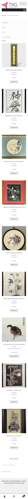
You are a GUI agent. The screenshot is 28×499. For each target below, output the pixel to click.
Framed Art (14, 74)
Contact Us (17, 483)
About (22, 483)
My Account (4, 496)
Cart (21, 495)
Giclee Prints (17, 348)
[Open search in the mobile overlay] (14, 464)
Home (4, 15)
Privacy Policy (5, 481)
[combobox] (14, 27)
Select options (14, 356)
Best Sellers (10, 348)
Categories (5, 22)
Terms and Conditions (15, 481)
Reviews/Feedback (14, 458)
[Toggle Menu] (24, 10)
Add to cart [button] (14, 81)
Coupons (24, 481)
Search (14, 496)
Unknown (14, 72)
